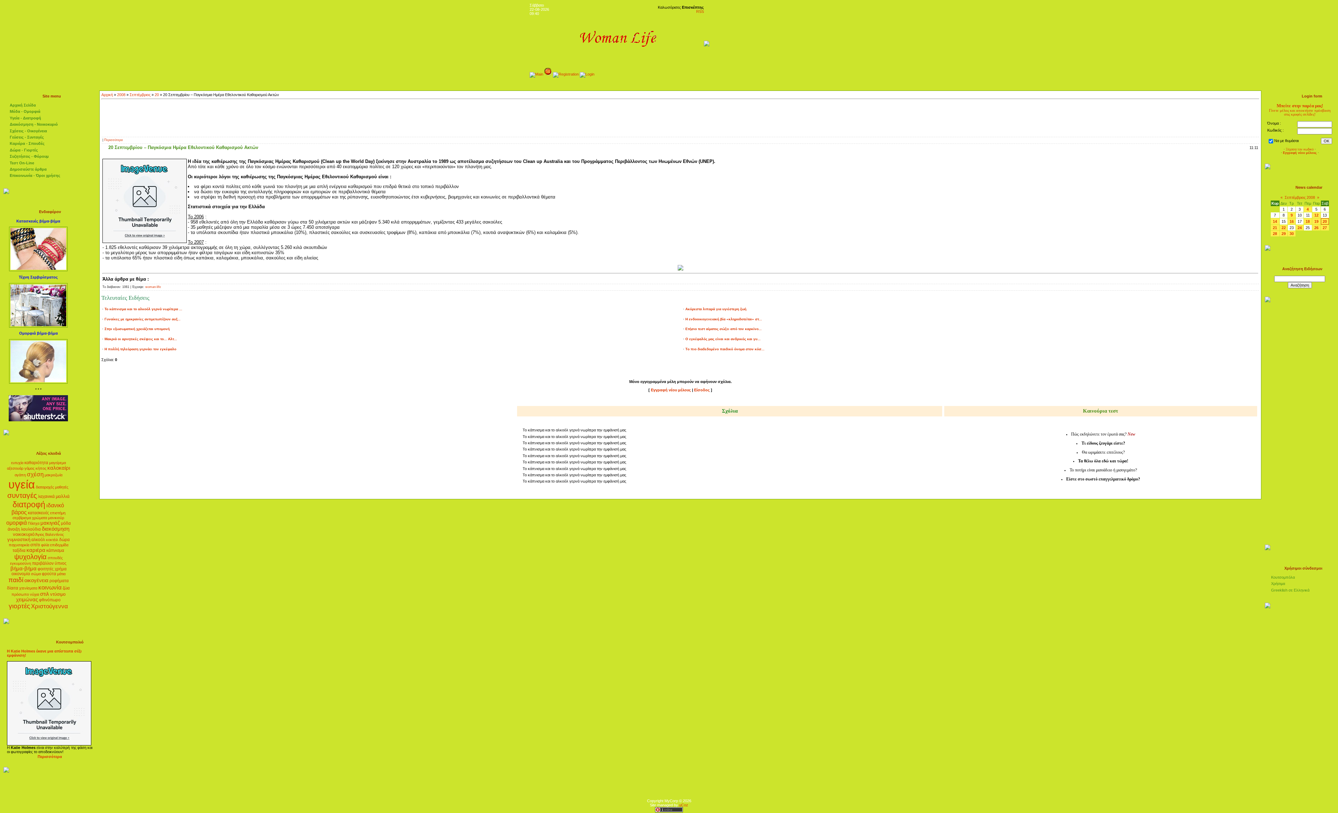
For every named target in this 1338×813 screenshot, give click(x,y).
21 (1275, 228)
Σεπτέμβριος (140, 95)
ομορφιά (16, 523)
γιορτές (19, 606)
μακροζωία (53, 475)
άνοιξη (14, 529)
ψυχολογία (30, 557)
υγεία (21, 484)
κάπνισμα (55, 550)
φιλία (45, 545)
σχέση (35, 474)
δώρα (64, 539)
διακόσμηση (55, 529)
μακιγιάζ (50, 523)
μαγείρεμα (57, 463)
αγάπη (20, 475)
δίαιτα (12, 588)
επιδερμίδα (59, 545)
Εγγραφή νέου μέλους (671, 390)
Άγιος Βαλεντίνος (49, 534)
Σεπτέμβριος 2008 (1300, 197)
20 (157, 95)
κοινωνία (50, 587)
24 (1300, 228)
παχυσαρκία (19, 545)
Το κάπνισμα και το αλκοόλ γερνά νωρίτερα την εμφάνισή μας (574, 430)
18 (1308, 221)
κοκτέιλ (52, 540)
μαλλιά (63, 496)
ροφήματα (59, 580)
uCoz (683, 805)
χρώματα (39, 518)
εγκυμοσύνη (20, 563)
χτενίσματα (28, 588)
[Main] (536, 74)
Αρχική (107, 95)
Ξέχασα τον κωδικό (1300, 149)
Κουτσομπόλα (1283, 577)
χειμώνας (27, 599)
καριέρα (35, 550)
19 (1316, 221)
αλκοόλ (38, 539)
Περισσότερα (113, 140)
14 (1275, 221)
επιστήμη (58, 513)
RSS (700, 11)
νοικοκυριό (23, 534)
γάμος (29, 468)
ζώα (66, 588)
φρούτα (49, 573)
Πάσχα (33, 523)
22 (1284, 228)
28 (1275, 234)
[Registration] (566, 74)
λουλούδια (31, 529)
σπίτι (35, 544)
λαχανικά (46, 496)
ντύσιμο (58, 594)
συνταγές (22, 495)
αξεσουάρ (15, 468)
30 (1292, 234)
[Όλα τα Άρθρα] (548, 74)
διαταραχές (45, 487)
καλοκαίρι (58, 468)
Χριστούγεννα (49, 606)
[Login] (587, 74)
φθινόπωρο (50, 599)
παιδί (15, 580)
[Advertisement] (680, 117)
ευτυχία (17, 463)
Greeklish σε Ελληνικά (1290, 590)
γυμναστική (18, 539)
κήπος (41, 468)
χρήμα (61, 568)
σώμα (36, 574)
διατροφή (29, 504)
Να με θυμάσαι (1286, 141)
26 (1316, 228)
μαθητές (61, 487)
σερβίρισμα (22, 518)
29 (1284, 234)
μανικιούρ (56, 518)
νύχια (34, 594)
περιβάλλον (43, 563)
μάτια (61, 574)
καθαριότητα (36, 462)
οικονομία (20, 573)
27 (1325, 228)
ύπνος (61, 563)
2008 (121, 95)
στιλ (44, 594)
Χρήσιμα (1278, 583)
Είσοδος (702, 390)
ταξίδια (19, 550)
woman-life (153, 287)
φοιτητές (46, 568)
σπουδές (55, 558)
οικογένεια (36, 580)
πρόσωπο (20, 594)
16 (1292, 221)
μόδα (66, 523)
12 (1316, 215)
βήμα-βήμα (23, 568)
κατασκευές (38, 512)
